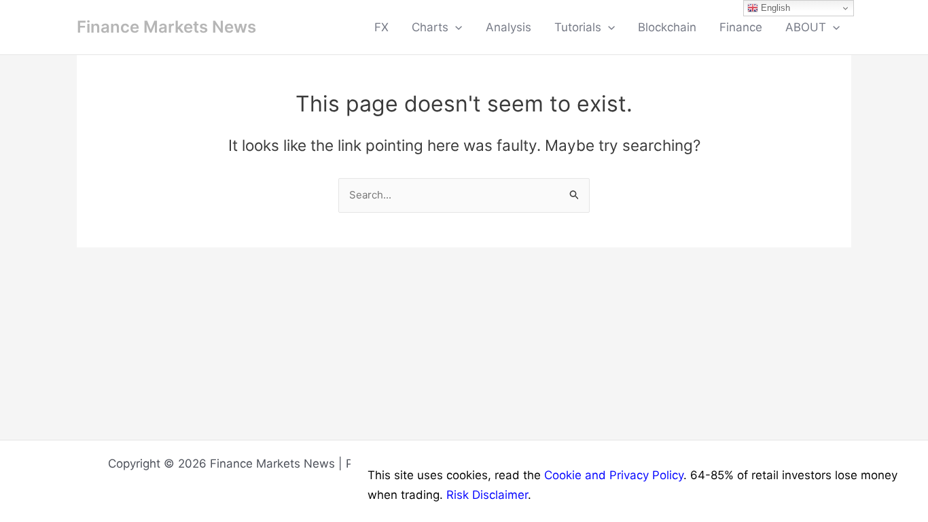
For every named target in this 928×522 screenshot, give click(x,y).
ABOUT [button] (805, 27)
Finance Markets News (166, 27)
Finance (740, 27)
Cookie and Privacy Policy (613, 475)
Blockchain (667, 27)
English (774, 8)
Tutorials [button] (577, 27)
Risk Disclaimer (487, 495)
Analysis (508, 27)
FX (381, 27)
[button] (455, 27)
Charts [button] (430, 27)
